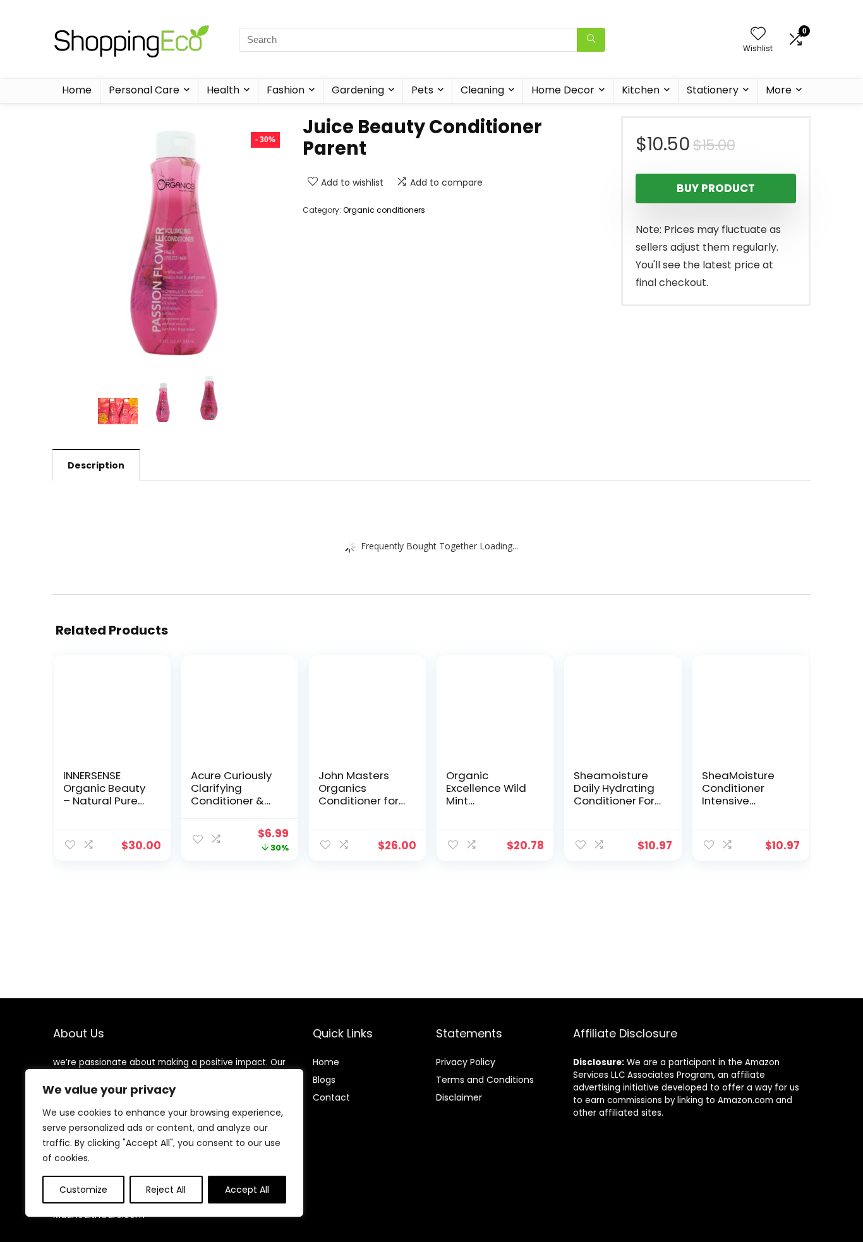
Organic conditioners (384, 210)
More (779, 90)
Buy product (716, 188)
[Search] (591, 40)
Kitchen (641, 90)
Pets (422, 90)
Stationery (713, 90)
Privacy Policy (465, 1062)
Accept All (247, 1189)
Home (77, 90)
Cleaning (482, 90)
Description (96, 465)
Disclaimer (459, 1097)
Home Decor (562, 90)
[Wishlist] (758, 34)
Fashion (286, 90)
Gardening (358, 90)
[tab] (96, 465)
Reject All (166, 1189)
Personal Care (144, 90)
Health (223, 90)
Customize (83, 1189)
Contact (331, 1097)
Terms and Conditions (485, 1079)
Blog (322, 1079)
